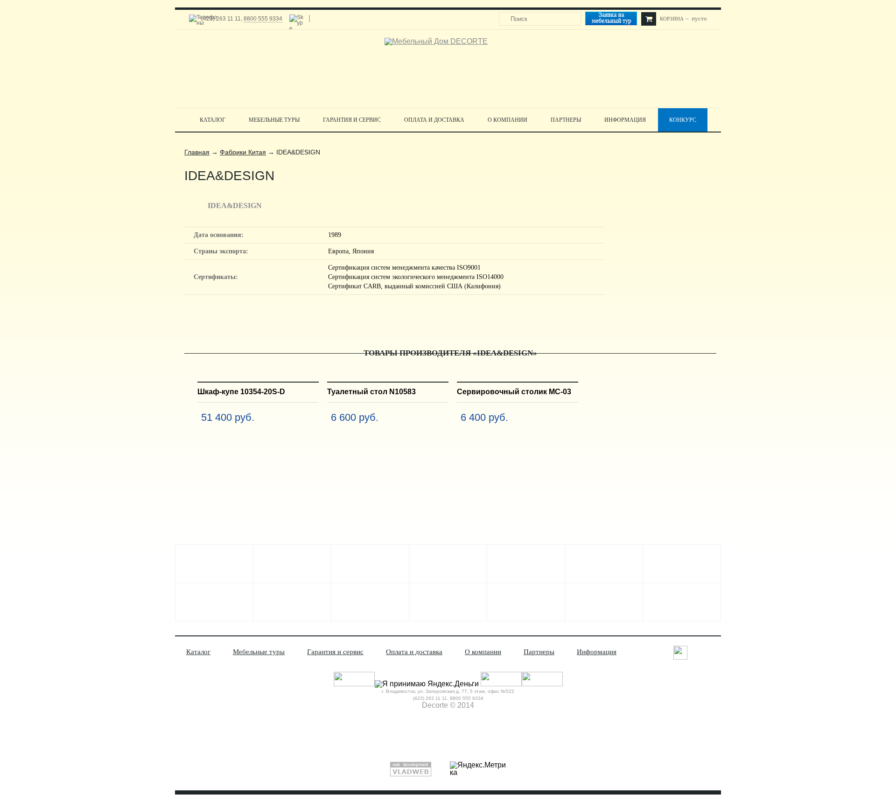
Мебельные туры (274, 120)
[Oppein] (682, 602)
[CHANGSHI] (682, 564)
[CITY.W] (214, 602)
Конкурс (682, 120)
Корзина (672, 18)
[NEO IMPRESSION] (604, 602)
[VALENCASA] (292, 602)
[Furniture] (448, 602)
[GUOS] (526, 564)
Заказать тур (615, 19)
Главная (197, 152)
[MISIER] (448, 564)
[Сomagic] (370, 564)
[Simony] (604, 564)
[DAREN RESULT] (292, 564)
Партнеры (566, 120)
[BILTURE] (370, 602)
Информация (625, 120)
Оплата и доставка (434, 120)
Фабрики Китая (243, 152)
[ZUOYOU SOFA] (526, 602)
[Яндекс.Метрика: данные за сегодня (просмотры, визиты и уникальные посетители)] (478, 768)
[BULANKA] (214, 564)
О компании (507, 120)
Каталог (212, 120)
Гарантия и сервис (352, 120)
